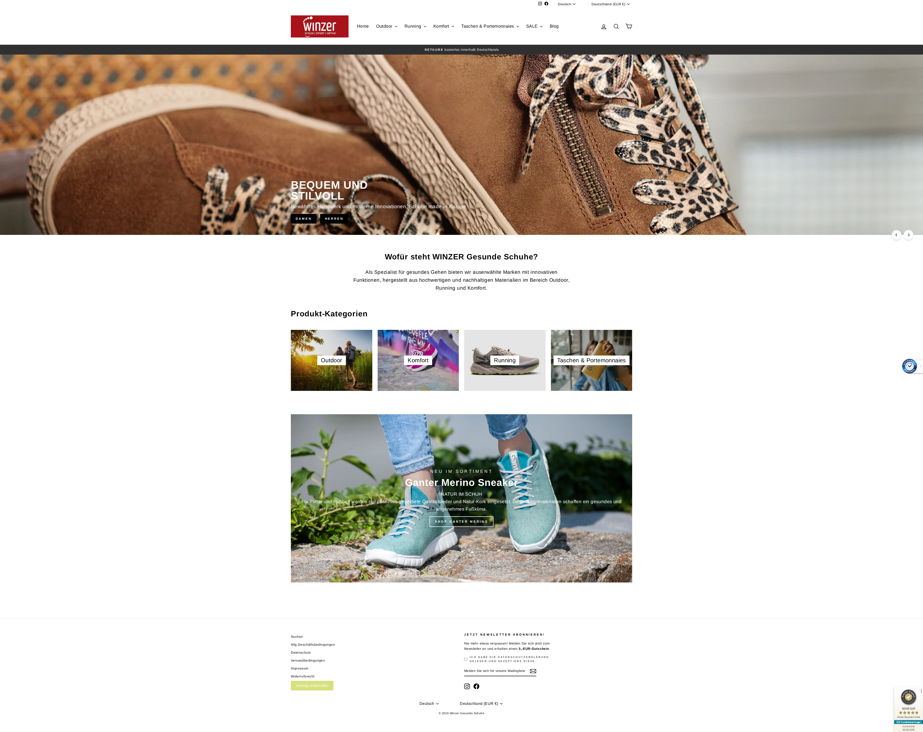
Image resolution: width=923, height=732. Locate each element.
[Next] (908, 235)
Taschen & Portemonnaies (488, 26)
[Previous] (896, 235)
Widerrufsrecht (303, 676)
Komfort (441, 26)
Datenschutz (301, 652)
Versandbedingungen (308, 660)
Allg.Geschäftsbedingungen (313, 644)
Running (414, 26)
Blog (554, 26)
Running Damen (551, 165)
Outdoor (385, 26)
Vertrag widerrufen (312, 685)
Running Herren (605, 165)
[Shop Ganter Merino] (461, 498)
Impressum (299, 668)
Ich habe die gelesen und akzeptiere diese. (509, 659)
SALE (532, 26)
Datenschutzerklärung (523, 657)
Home (363, 26)
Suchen (297, 636)
